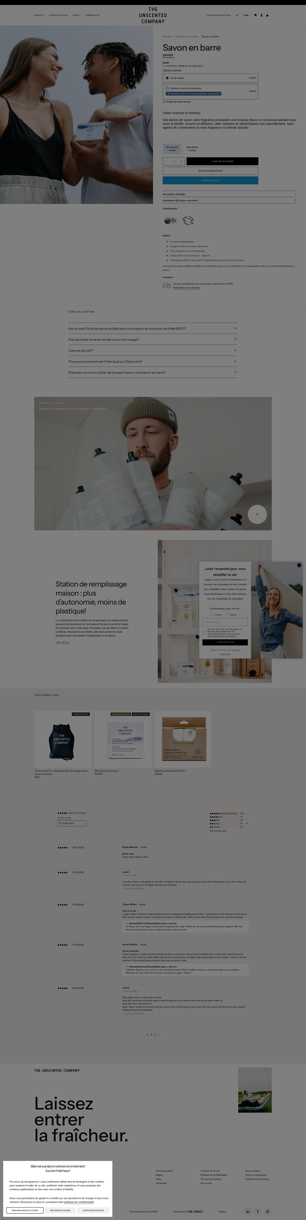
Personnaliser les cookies (25, 1210)
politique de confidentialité (79, 1202)
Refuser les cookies (60, 1210)
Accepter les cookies (93, 1210)
